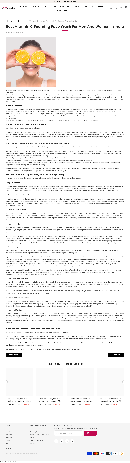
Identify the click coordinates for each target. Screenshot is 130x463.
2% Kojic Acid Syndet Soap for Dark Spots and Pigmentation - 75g (19, 400)
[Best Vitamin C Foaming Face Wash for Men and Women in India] (65, 62)
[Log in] (115, 8)
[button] (6, 382)
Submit (90, 433)
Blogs (20, 21)
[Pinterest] (67, 441)
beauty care (36, 90)
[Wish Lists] (120, 8)
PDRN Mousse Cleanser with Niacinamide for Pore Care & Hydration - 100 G (80, 400)
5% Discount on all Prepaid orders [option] (65, 1)
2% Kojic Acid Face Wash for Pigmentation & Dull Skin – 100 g (111, 400)
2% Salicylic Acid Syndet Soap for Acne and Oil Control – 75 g (49, 400)
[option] (19, 389)
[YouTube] (72, 441)
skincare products (70, 336)
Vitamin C (10, 92)
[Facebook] (56, 441)
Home (9, 21)
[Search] (111, 8)
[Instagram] (62, 441)
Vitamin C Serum (32, 343)
